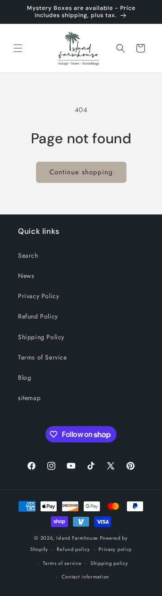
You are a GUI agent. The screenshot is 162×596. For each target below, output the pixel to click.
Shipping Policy (41, 336)
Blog (24, 377)
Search (28, 255)
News (26, 275)
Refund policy (73, 549)
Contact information (85, 576)
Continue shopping (81, 172)
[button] (18, 48)
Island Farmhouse (77, 537)
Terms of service (62, 563)
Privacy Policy (38, 295)
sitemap (29, 397)
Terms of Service (42, 357)
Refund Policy (38, 316)
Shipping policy (109, 563)
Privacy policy (115, 549)
